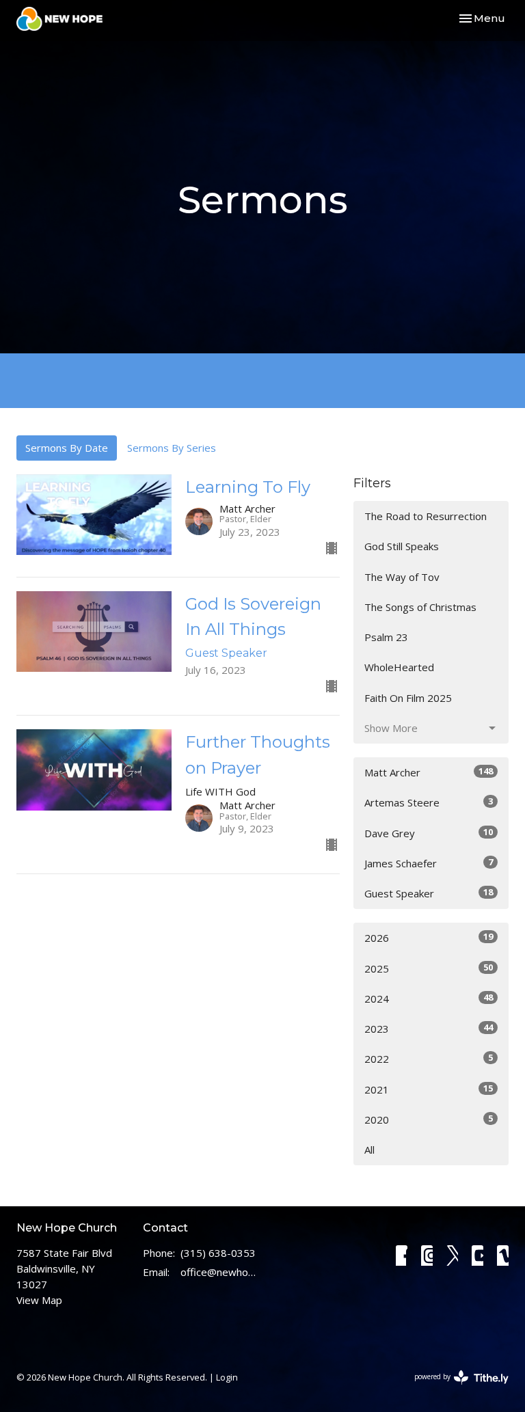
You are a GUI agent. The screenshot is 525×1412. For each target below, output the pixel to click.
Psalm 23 (386, 637)
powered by (454, 1388)
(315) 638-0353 (218, 1253)
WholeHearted (399, 667)
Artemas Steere (428, 802)
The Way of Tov (402, 577)
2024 (428, 998)
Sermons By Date (66, 447)
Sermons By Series (171, 447)
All (369, 1149)
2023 (428, 1028)
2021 (428, 1089)
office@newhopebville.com (218, 1272)
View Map (39, 1300)
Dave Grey (428, 833)
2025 (428, 968)
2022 (428, 1058)
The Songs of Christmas (420, 607)
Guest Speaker (428, 893)
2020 (428, 1119)
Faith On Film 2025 (408, 698)
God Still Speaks (401, 546)
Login (227, 1377)
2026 (428, 937)
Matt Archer (428, 772)
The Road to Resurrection (425, 516)
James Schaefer (428, 863)
